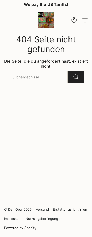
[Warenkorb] (84, 20)
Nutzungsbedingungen (44, 218)
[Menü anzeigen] (7, 20)
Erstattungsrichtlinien (70, 209)
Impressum (12, 218)
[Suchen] (76, 77)
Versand (42, 209)
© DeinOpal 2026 (18, 209)
